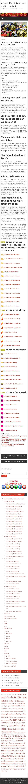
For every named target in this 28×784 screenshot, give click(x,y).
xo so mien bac (14, 57)
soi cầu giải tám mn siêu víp (13, 596)
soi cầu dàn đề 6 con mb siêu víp (14, 521)
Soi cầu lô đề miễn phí (16, 55)
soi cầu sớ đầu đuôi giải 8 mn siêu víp (15, 601)
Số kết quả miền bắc (11, 658)
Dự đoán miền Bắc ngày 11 (18, 717)
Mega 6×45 (9, 633)
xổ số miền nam (21, 57)
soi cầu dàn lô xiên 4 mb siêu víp (12, 327)
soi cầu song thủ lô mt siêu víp (11, 417)
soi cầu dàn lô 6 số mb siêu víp (11, 306)
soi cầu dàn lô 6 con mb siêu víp (14, 534)
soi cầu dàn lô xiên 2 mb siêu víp (12, 318)
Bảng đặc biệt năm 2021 (6, 694)
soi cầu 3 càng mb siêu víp (10, 332)
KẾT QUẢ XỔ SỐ (8, 628)
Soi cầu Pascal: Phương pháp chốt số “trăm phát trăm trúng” (14, 456)
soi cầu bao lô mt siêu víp (10, 409)
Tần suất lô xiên (18, 761)
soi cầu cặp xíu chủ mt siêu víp (13, 563)
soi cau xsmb (6, 751)
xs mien (8, 59)
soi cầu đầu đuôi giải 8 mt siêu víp (12, 421)
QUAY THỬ (6, 653)
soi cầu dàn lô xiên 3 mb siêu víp (12, 323)
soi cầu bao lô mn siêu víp (10, 366)
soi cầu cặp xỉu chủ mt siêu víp (11, 413)
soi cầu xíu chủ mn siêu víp (13, 603)
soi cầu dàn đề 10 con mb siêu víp (14, 526)
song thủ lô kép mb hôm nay (11, 271)
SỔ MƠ (5, 651)
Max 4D (8, 638)
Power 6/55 (9, 641)
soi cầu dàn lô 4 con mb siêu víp (14, 531)
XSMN (5, 623)
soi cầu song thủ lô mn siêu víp (12, 375)
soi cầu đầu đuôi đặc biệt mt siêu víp (13, 426)
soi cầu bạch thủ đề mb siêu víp (12, 276)
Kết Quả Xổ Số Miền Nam (21, 53)
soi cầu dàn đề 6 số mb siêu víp (12, 288)
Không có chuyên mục (14, 743)
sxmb (3, 761)
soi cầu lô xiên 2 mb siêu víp (13, 543)
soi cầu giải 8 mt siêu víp (10, 404)
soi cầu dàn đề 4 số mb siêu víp (12, 284)
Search (4, 476)
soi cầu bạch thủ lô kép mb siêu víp (13, 267)
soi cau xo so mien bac (17, 748)
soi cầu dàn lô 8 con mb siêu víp (14, 539)
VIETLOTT (6, 631)
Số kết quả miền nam (11, 663)
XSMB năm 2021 (12, 766)
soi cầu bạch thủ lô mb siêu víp (11, 254)
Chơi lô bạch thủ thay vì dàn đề (18, 52)
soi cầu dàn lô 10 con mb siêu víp (14, 529)
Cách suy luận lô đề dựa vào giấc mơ (9, 49)
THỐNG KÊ (6, 643)
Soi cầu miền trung (8, 558)
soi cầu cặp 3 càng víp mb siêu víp (14, 516)
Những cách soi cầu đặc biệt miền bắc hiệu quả (14, 439)
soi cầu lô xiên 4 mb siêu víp (13, 548)
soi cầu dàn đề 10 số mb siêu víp (12, 297)
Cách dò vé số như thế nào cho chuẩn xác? (15, 461)
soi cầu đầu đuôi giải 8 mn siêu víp (12, 379)
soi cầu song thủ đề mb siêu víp (12, 280)
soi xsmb (20, 758)
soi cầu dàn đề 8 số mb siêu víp (12, 293)
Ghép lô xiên (13, 741)
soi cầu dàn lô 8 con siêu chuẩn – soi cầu (14, 499)
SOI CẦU (6, 646)
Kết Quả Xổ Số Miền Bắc (10, 53)
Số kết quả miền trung (11, 661)
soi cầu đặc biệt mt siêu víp (13, 566)
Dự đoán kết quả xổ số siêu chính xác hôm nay (13, 714)
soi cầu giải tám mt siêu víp (13, 568)
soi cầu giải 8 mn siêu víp (10, 362)
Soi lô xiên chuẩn (14, 758)
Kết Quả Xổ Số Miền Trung (6, 55)
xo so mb (4, 57)
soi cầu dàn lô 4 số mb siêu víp (11, 301)
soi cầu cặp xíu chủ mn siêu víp (14, 591)
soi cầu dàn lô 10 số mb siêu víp (12, 341)
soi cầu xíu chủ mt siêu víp (12, 583)
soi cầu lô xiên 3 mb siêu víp (13, 546)
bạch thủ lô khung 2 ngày (10, 666)
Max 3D (8, 636)
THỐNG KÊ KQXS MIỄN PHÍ (10, 618)
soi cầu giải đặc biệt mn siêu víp (12, 358)
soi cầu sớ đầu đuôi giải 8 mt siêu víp (15, 573)
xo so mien (9, 57)
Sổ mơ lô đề (3, 34)
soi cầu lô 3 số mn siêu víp (10, 388)
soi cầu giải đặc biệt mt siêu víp (12, 400)
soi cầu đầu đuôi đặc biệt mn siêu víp (13, 384)
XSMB (5, 621)
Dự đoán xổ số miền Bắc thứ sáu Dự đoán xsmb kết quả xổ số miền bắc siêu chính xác (13, 738)
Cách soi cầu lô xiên (12, 703)
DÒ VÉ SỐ (6, 648)
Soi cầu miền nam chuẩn (10, 586)
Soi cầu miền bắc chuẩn (10, 536)
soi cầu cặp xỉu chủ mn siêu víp (12, 371)
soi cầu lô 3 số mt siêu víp (10, 430)
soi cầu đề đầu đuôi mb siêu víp (12, 345)
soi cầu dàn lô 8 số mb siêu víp (11, 314)
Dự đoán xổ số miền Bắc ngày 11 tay (15, 734)
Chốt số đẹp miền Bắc (12, 701)
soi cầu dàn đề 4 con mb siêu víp (14, 519)
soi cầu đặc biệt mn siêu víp (13, 593)
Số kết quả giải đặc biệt (10, 761)
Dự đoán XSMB (16, 720)
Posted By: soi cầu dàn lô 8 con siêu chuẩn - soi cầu (12, 47)
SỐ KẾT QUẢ (7, 656)
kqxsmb (21, 743)
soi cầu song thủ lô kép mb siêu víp (14, 556)
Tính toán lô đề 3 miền (9, 616)
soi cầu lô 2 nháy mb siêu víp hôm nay (13, 258)
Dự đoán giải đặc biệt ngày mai (16, 711)
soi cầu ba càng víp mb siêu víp (14, 506)
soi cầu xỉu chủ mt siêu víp (10, 396)
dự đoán (19, 708)
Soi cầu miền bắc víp (9, 501)
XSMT (5, 626)
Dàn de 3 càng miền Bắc (11, 708)
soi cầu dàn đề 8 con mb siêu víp (14, 524)
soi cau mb (5, 748)
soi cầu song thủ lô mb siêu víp (12, 263)
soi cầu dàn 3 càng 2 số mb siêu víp (13, 336)
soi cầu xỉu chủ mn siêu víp (10, 353)
